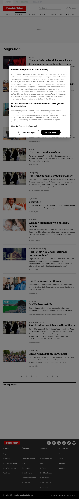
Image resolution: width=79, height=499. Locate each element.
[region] (39, 101)
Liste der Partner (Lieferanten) (24, 126)
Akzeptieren (50, 132)
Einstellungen (29, 132)
